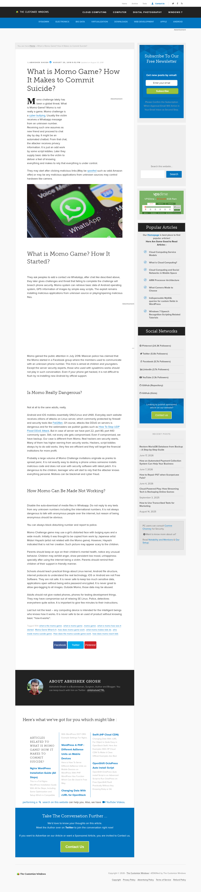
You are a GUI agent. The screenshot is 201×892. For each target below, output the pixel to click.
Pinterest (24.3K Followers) (156, 345)
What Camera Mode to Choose (161, 289)
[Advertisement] (68, 35)
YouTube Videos (115, 802)
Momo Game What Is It (45, 629)
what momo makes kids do (98, 629)
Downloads (121, 21)
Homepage (153, 235)
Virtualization (99, 21)
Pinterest (90, 645)
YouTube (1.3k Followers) (155, 377)
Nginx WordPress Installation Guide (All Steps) (43, 772)
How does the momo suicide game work (72, 633)
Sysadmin (44, 21)
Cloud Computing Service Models (162, 253)
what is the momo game (50, 625)
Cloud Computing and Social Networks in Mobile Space (164, 271)
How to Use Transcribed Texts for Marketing (156, 504)
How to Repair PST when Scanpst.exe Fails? (159, 476)
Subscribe (162, 91)
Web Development (144, 21)
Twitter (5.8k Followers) (155, 353)
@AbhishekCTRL (95, 690)
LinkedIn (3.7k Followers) (156, 369)
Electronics (62, 21)
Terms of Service (163, 879)
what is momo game (72, 625)
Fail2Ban (58, 423)
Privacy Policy (129, 879)
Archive (135, 3)
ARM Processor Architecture (164, 280)
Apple (163, 21)
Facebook (60, 645)
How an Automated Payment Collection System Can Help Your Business (160, 462)
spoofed (92, 170)
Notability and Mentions (160, 539)
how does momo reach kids (105, 633)
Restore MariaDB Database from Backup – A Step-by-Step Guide (161, 448)
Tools (145, 3)
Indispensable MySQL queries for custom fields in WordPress (163, 301)
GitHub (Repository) (152, 385)
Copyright (116, 879)
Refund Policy (179, 879)
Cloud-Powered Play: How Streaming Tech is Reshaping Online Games (159, 490)
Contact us (161, 415)
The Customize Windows (32, 12)
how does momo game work (71, 629)
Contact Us (160, 3)
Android (178, 21)
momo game (90, 625)
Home (124, 3)
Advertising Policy (146, 879)
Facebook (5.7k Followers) (157, 361)
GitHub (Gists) (149, 393)
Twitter (76, 645)
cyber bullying (37, 115)
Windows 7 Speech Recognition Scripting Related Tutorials (164, 314)
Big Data (80, 21)
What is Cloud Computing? (163, 262)
